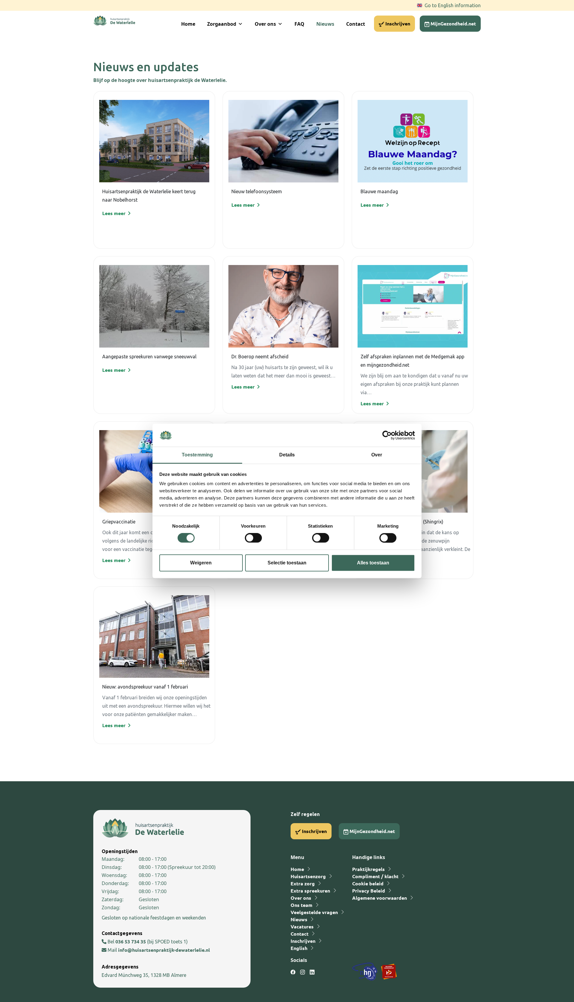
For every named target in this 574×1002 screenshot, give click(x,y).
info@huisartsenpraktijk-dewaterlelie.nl (164, 950)
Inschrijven (397, 23)
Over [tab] (376, 454)
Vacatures (302, 926)
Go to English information (453, 5)
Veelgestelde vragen (314, 912)
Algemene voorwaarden (379, 898)
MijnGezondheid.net (452, 23)
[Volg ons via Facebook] (293, 972)
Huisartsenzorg (308, 876)
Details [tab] (287, 454)
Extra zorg (303, 883)
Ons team (301, 905)
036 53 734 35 (131, 941)
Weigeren (201, 562)
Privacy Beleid (368, 890)
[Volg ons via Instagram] (302, 972)
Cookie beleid (368, 883)
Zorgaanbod (221, 24)
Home (188, 24)
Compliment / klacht (375, 876)
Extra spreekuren (310, 890)
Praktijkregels (368, 869)
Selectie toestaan (287, 562)
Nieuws (325, 24)
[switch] (253, 538)
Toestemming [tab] (197, 454)
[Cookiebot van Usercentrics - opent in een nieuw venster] (389, 435)
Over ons (265, 24)
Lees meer (114, 213)
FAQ (299, 24)
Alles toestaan (373, 562)
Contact (355, 24)
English (299, 948)
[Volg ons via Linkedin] (312, 972)
